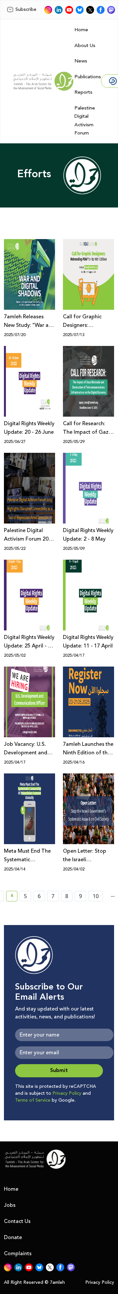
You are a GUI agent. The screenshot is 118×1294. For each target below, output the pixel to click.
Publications (87, 77)
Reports (83, 92)
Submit (59, 1070)
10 (96, 896)
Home (81, 30)
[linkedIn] (59, 10)
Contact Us (17, 1221)
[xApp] (90, 10)
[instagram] (48, 10)
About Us (84, 45)
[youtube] (69, 10)
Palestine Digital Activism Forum (84, 120)
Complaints (17, 1253)
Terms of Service (32, 1100)
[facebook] (101, 10)
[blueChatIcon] (80, 10)
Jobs (9, 1205)
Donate (13, 1237)
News (80, 61)
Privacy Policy (66, 1093)
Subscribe (25, 9)
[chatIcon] (111, 10)
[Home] (43, 81)
